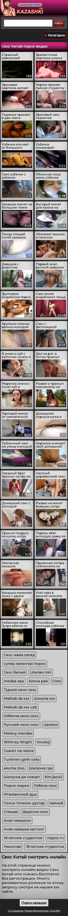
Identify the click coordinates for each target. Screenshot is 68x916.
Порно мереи (16, 786)
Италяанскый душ (20, 794)
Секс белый (15, 672)
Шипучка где (41, 768)
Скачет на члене (19, 751)
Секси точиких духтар (24, 803)
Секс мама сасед (19, 655)
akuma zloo (14, 768)
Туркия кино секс (20, 690)
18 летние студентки (45, 847)
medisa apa (14, 681)
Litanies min (40, 672)
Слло (56, 681)
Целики (50, 725)
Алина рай (38, 681)
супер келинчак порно (25, 664)
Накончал (12, 847)
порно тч (55, 838)
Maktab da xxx (16, 698)
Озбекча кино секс (21, 716)
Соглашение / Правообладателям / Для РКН (34, 910)
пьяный (56, 803)
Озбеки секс (45, 786)
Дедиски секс (35, 812)
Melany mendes (18, 733)
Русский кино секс (21, 725)
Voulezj (43, 742)
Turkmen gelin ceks (21, 759)
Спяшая (11, 812)
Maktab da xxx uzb (20, 707)
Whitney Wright (18, 742)
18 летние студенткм (23, 838)
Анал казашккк (17, 820)
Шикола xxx (44, 698)
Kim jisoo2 (53, 777)
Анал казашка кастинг (24, 829)
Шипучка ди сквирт (22, 777)
